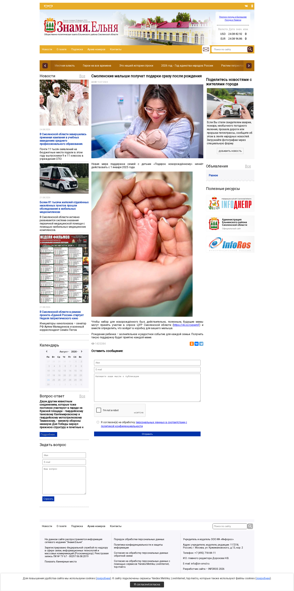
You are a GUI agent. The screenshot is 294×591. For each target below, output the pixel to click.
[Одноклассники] (192, 344)
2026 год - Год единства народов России (187, 65)
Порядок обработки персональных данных (139, 539)
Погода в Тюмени (233, 20)
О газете (62, 49)
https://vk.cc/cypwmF (186, 325)
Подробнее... (48, 434)
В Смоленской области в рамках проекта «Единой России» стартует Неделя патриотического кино (62, 315)
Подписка (77, 49)
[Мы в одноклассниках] (252, 6)
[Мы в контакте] (246, 6)
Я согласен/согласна (147, 584)
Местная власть (65, 65)
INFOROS (213, 569)
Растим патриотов (232, 65)
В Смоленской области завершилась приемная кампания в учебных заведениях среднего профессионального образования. (63, 139)
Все (82, 76)
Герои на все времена (97, 65)
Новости (47, 49)
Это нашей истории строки (136, 65)
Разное (213, 175)
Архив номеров (96, 49)
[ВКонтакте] (196, 344)
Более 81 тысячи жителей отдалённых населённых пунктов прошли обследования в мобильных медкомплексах (64, 207)
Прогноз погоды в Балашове (233, 17)
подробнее (103, 578)
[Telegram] (201, 344)
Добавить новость (230, 151)
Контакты (115, 49)
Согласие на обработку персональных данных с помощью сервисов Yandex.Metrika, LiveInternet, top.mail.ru (142, 564)
